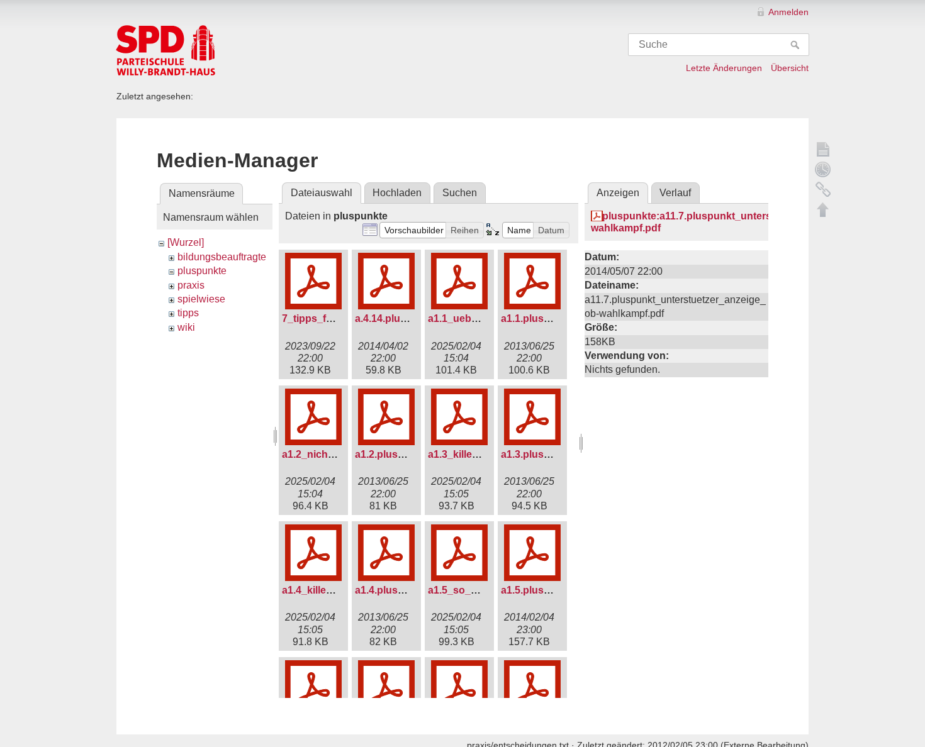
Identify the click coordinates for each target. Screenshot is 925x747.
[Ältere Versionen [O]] (823, 169)
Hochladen (397, 192)
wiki (186, 327)
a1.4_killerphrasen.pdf (335, 590)
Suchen (459, 192)
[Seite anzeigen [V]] (823, 149)
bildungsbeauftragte (221, 257)
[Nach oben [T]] (823, 209)
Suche (796, 44)
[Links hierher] (823, 189)
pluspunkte (202, 270)
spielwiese (201, 299)
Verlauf (675, 192)
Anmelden (788, 12)
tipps (188, 312)
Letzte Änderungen (724, 68)
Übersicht (790, 68)
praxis (191, 285)
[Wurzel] (185, 242)
